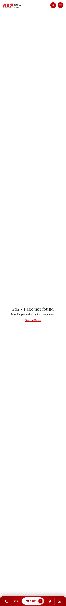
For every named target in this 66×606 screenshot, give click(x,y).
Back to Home (33, 320)
